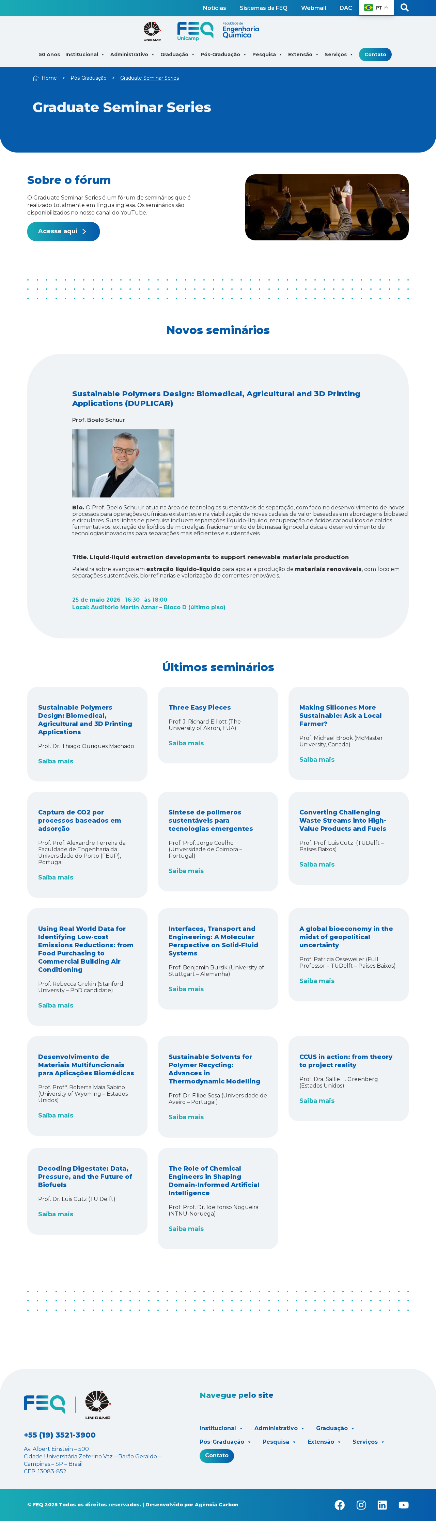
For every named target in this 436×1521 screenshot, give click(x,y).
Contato (375, 54)
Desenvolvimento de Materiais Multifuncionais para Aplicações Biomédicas (86, 1065)
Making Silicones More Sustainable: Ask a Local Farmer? (340, 716)
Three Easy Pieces (200, 707)
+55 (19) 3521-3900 (60, 1435)
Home (49, 78)
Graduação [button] (174, 54)
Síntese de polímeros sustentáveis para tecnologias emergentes (211, 821)
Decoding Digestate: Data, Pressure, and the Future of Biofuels (85, 1177)
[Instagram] (361, 1505)
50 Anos (49, 54)
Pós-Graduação (89, 78)
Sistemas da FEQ (263, 8)
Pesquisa (276, 1442)
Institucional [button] (81, 54)
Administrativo (276, 1428)
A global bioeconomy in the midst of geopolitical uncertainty (346, 937)
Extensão (321, 1442)
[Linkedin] (382, 1505)
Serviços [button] (336, 54)
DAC (346, 8)
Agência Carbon (216, 1505)
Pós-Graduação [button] (220, 54)
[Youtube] (404, 1505)
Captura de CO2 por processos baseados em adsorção (79, 821)
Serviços (365, 1442)
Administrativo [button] (129, 54)
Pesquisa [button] (264, 54)
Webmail (313, 8)
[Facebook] (339, 1505)
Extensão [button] (300, 54)
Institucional (218, 1428)
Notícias (214, 8)
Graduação (332, 1428)
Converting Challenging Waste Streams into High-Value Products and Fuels (342, 821)
